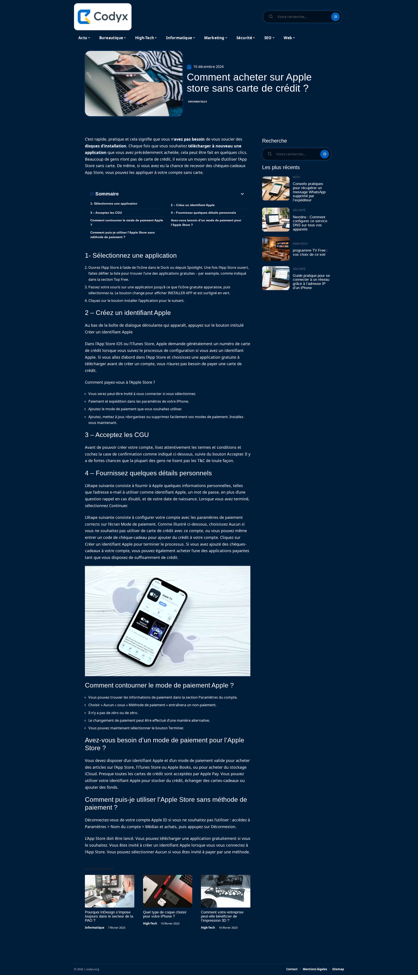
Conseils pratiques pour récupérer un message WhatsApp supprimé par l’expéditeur (309, 192)
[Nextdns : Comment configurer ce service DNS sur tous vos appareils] (276, 220)
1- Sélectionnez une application (113, 203)
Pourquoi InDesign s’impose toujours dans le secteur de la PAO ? (109, 916)
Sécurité (299, 210)
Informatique (197, 101)
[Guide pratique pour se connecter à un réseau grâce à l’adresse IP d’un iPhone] (276, 278)
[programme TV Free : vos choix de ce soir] (276, 249)
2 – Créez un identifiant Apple (193, 205)
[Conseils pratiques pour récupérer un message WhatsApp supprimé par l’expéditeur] (276, 189)
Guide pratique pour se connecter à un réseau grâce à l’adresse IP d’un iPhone (311, 282)
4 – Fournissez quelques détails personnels (203, 212)
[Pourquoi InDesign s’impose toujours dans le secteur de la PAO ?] (109, 891)
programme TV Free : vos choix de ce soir (310, 252)
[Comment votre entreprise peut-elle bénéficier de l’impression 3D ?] (225, 891)
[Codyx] (103, 17)
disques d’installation (105, 145)
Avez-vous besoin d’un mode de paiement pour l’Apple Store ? (206, 223)
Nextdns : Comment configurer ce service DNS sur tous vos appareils (310, 223)
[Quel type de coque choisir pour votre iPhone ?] (167, 891)
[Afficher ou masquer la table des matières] (182, 194)
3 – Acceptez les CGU (106, 212)
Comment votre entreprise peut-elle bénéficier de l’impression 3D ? (222, 916)
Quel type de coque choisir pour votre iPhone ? (165, 914)
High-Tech (150, 923)
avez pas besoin (189, 139)
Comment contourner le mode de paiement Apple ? (126, 223)
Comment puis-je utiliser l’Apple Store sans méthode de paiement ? (122, 235)
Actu (296, 177)
